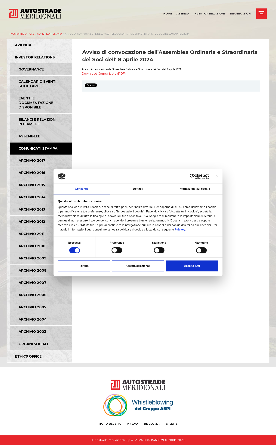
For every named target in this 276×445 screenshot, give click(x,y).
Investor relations (21, 33)
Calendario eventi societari (37, 84)
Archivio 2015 (32, 185)
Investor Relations (210, 13)
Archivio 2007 (32, 283)
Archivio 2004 (33, 319)
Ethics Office (28, 356)
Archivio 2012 (32, 222)
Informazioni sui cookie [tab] (194, 188)
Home (167, 13)
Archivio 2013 (32, 209)
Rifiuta (84, 266)
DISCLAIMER (152, 423)
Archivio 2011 (31, 234)
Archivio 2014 (32, 197)
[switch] (117, 250)
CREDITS (172, 423)
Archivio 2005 (32, 307)
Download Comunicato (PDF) (104, 73)
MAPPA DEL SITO (110, 423)
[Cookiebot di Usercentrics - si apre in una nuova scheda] (192, 176)
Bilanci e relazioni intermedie (37, 122)
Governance (31, 69)
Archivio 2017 (32, 160)
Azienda (182, 13)
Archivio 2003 (32, 332)
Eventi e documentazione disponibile (36, 102)
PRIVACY (133, 423)
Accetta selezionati (138, 266)
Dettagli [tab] (138, 188)
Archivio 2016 (32, 173)
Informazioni (240, 13)
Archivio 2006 (32, 295)
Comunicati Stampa (49, 33)
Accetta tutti (192, 266)
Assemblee (29, 136)
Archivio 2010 (32, 246)
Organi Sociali (33, 344)
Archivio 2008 (32, 270)
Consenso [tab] (81, 188)
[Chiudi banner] (217, 176)
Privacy (180, 229)
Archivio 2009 (32, 258)
